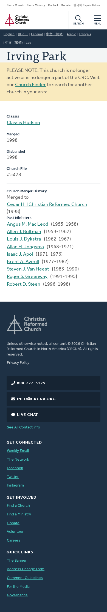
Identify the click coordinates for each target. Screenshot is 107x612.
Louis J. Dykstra (24, 239)
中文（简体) (54, 34)
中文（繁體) (13, 43)
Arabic (71, 34)
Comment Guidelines (25, 578)
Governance (17, 595)
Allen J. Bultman (24, 232)
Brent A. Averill (23, 261)
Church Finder (30, 85)
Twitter (13, 477)
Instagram (15, 485)
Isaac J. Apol (20, 254)
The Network (18, 460)
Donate (66, 5)
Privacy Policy (18, 363)
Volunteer (15, 532)
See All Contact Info (23, 427)
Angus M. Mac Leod (27, 224)
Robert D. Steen (23, 284)
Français (85, 34)
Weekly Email (18, 451)
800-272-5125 (31, 383)
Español (37, 34)
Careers (13, 541)
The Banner (17, 561)
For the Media (18, 587)
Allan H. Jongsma (25, 247)
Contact (53, 5)
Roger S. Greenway (27, 276)
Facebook (15, 468)
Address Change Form (25, 569)
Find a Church (15, 5)
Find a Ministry (36, 5)
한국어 (23, 34)
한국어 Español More (86, 5)
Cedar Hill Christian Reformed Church (47, 204)
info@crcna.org (36, 399)
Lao (28, 43)
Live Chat (27, 415)
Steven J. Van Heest (28, 269)
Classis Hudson (23, 123)
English (9, 34)
